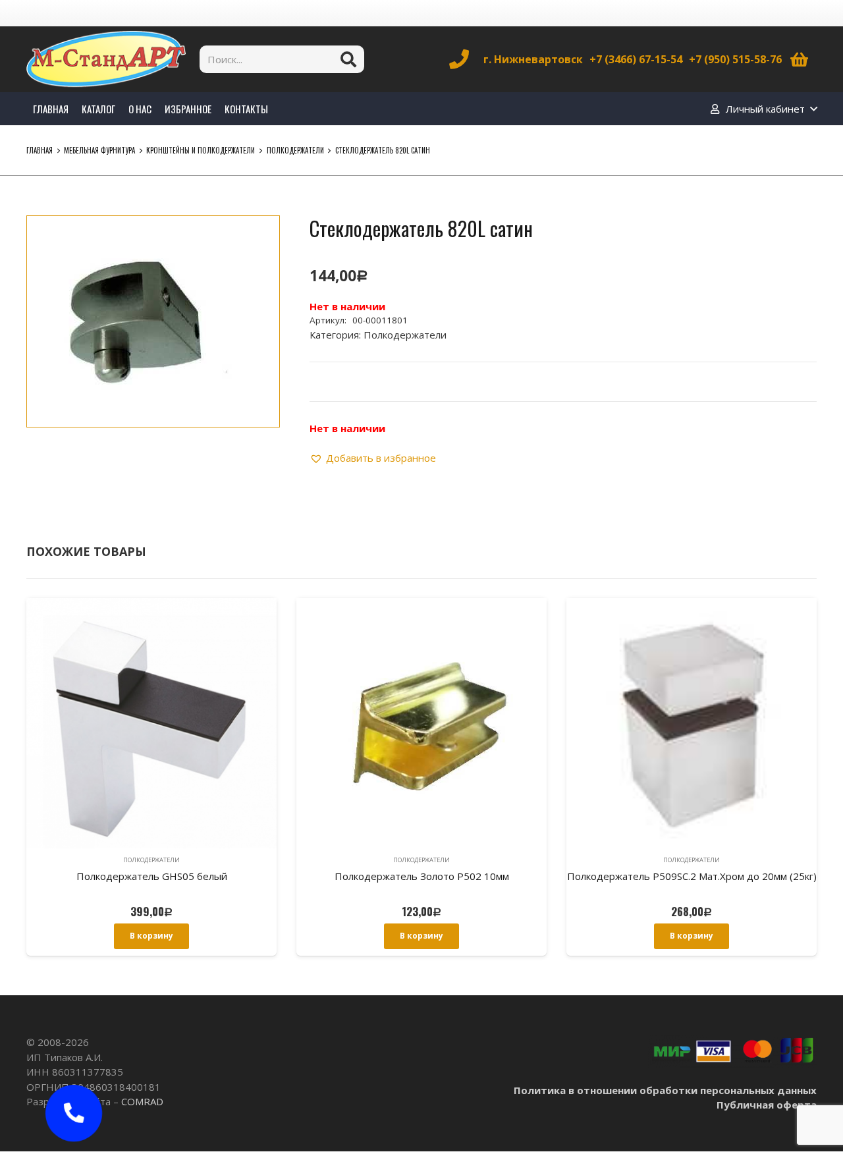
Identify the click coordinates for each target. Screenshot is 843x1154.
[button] (259, 236)
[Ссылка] (106, 59)
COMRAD (142, 1101)
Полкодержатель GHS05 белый (151, 876)
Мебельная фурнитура (99, 150)
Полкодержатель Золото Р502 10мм (422, 876)
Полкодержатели (295, 150)
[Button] (73, 1113)
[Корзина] (799, 59)
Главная (39, 150)
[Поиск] (348, 59)
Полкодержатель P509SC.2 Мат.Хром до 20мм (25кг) (692, 876)
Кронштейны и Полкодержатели (200, 150)
